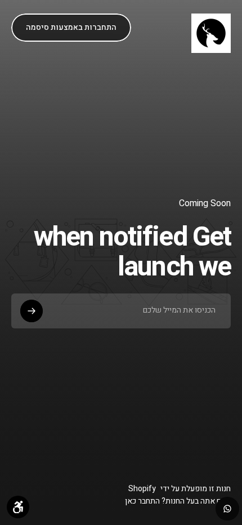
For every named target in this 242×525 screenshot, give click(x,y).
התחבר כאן (142, 502)
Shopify (142, 489)
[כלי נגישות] (18, 507)
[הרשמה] (31, 311)
